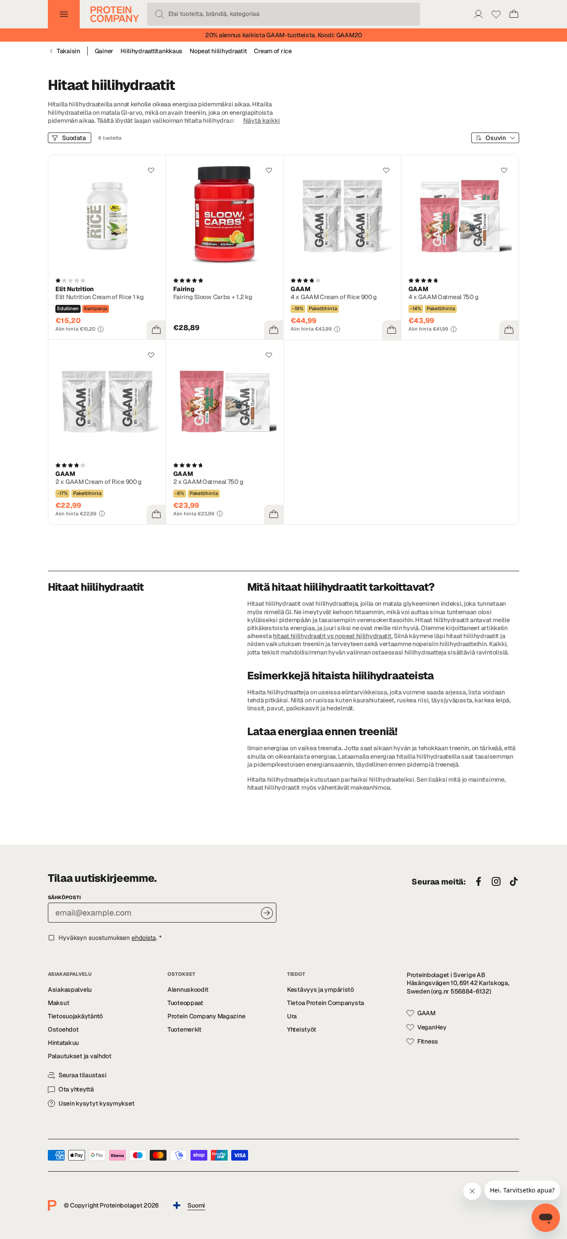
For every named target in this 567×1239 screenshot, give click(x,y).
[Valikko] (64, 14)
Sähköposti (64, 897)
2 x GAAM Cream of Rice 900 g (98, 482)
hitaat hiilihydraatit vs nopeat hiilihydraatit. (332, 636)
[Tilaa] (267, 913)
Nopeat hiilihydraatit (218, 51)
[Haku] (159, 14)
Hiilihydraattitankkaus (151, 51)
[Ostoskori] (514, 14)
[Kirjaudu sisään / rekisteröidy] (478, 14)
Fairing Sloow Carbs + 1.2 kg (212, 297)
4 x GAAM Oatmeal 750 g (443, 297)
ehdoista (144, 938)
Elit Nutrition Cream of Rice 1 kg (99, 297)
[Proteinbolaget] (114, 14)
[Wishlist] (496, 14)
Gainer (104, 51)
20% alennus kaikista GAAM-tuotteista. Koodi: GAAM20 (283, 35)
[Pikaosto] (156, 330)
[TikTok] (514, 882)
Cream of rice (272, 51)
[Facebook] (478, 882)
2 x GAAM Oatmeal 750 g (208, 482)
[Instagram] (496, 882)
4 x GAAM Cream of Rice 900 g (334, 297)
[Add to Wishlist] (151, 170)
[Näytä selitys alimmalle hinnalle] (100, 329)
